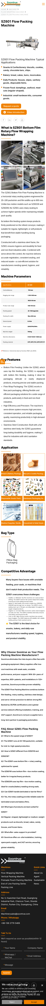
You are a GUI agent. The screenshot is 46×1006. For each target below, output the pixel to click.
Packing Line (7, 887)
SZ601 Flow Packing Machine (14, 14)
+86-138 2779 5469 (10, 923)
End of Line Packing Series (13, 883)
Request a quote (11, 106)
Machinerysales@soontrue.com (15, 914)
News (36, 883)
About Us (38, 873)
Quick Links (39, 867)
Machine (13, 9)
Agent (36, 876)
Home (3, 9)
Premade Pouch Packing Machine (16, 880)
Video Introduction (15, 112)
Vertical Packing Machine (13, 876)
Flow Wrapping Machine (12, 12)
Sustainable (39, 880)
